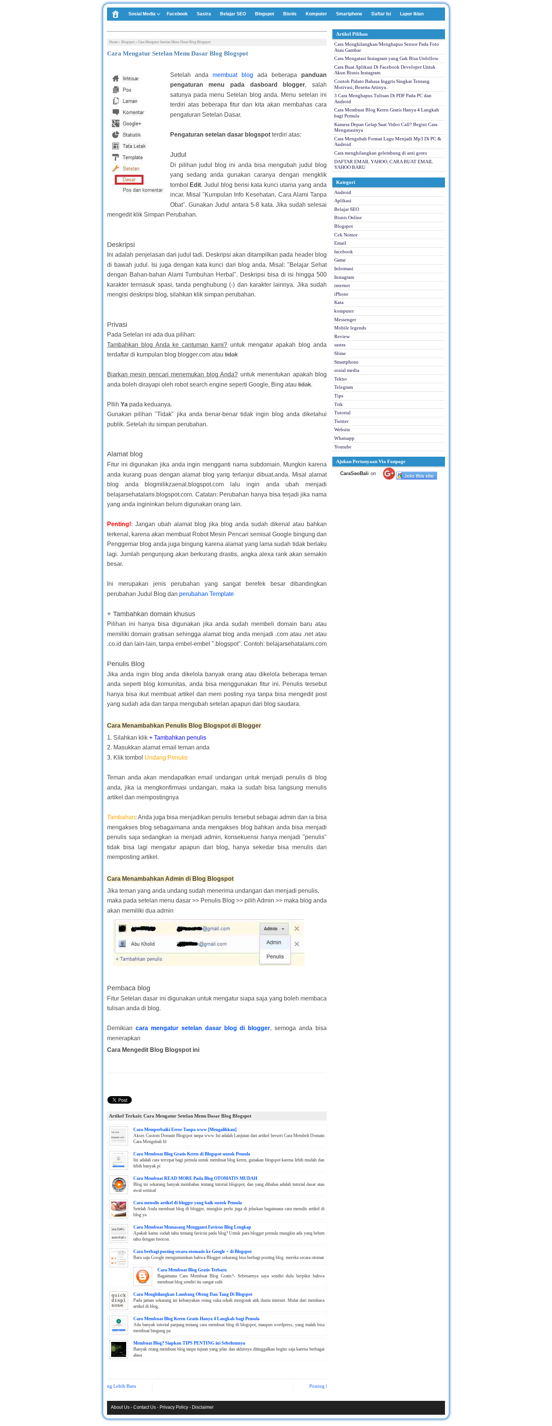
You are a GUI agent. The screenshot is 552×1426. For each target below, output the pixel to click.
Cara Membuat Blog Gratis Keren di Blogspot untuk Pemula (191, 1154)
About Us (120, 1407)
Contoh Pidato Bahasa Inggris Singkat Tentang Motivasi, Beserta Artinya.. (382, 84)
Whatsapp (344, 438)
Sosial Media (141, 14)
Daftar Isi (381, 14)
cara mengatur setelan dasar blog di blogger (203, 1028)
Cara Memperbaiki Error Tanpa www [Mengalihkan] (185, 1129)
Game (340, 260)
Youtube (342, 447)
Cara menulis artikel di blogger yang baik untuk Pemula (187, 1202)
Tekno (340, 379)
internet (342, 285)
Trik (338, 404)
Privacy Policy (174, 1407)
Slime (340, 353)
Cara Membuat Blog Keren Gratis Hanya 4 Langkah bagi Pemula (196, 1318)
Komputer (316, 14)
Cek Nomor (345, 235)
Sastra (204, 14)
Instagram (344, 277)
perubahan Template (206, 594)
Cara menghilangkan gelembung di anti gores (380, 153)
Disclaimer (203, 1407)
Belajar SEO (233, 14)
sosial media (346, 370)
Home (113, 42)
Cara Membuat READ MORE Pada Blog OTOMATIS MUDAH (195, 1178)
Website (342, 429)
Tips (338, 396)
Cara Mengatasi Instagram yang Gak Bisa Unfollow (386, 58)
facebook (343, 251)
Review (342, 336)
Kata (339, 302)
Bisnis (290, 14)
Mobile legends (350, 328)
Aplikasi (342, 200)
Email (340, 243)
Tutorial (342, 412)
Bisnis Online (348, 217)
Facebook (177, 14)
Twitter (341, 421)
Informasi (343, 268)
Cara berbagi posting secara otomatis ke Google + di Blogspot (192, 1251)
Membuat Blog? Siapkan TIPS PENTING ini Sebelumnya (189, 1343)
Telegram (343, 387)
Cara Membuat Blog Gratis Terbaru (192, 1270)
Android (342, 192)
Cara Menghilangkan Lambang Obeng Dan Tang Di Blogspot (192, 1294)
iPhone (341, 294)
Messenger (345, 319)
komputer (344, 311)
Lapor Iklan (412, 14)
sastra (339, 344)
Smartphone (349, 14)
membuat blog (233, 75)
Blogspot (264, 14)
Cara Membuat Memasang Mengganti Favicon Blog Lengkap (192, 1227)
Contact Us (144, 1407)
